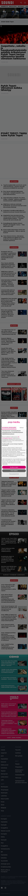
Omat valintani (14, 470)
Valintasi (22, 427)
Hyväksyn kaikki (14, 467)
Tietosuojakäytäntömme (14, 474)
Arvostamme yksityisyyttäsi (9, 427)
